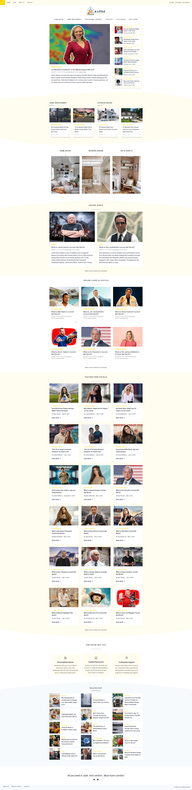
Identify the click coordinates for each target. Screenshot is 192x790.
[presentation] (63, 393)
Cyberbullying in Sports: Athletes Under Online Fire (69, 755)
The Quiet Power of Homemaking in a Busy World (100, 729)
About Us (21, 2)
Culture (127, 710)
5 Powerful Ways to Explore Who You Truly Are (101, 701)
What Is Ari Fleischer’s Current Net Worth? (95, 353)
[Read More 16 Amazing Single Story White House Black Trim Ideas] (84, 115)
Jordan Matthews (69, 72)
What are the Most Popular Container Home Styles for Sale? (133, 755)
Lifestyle (63, 695)
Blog (14, 2)
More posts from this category (96, 271)
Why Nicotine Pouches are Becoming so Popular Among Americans (69, 742)
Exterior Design (103, 124)
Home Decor (65, 151)
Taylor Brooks (68, 316)
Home (8, 2)
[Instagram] (97, 779)
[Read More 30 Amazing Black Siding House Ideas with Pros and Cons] (60, 115)
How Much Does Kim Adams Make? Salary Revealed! (131, 61)
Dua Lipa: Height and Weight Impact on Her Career (131, 29)
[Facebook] (94, 779)
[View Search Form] (2, 2)
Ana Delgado (68, 249)
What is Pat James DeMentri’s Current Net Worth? (127, 353)
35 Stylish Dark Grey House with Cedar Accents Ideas (108, 129)
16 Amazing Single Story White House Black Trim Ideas (83, 129)
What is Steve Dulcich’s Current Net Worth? (127, 313)
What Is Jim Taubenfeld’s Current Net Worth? (93, 313)
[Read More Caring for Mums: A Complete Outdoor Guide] (54, 727)
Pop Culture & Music (122, 528)
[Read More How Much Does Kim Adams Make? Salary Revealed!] (119, 61)
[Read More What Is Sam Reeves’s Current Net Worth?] (86, 754)
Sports (53, 244)
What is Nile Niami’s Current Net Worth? (62, 313)
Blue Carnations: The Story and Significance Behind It (101, 742)
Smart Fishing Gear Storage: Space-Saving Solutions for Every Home (132, 729)
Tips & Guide (133, 19)
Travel (94, 710)
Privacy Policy (16, 786)
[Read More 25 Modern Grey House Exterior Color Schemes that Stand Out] (132, 115)
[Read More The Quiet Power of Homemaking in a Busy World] (86, 727)
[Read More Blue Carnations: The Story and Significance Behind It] (86, 741)
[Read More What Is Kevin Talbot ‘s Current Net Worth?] (64, 337)
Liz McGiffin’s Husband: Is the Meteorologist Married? (72, 70)
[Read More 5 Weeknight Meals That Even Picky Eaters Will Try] (54, 714)
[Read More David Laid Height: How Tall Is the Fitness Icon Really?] (119, 50)
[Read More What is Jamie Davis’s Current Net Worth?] (72, 227)
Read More (56, 418)
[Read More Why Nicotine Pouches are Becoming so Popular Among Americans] (54, 741)
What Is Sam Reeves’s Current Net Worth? (99, 755)
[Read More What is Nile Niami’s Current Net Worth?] (64, 296)
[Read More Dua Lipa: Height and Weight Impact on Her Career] (119, 29)
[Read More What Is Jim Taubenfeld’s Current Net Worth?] (96, 296)
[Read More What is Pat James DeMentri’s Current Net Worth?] (128, 337)
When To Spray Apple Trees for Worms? (131, 742)
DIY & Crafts (121, 19)
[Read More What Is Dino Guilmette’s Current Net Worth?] (120, 227)
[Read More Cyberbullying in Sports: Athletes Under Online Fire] (54, 754)
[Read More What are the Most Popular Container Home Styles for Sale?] (117, 754)
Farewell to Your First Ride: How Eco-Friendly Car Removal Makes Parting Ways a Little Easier (133, 701)
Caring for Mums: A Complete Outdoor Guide (69, 728)
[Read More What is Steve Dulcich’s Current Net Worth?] (128, 296)
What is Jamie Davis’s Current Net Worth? (68, 247)
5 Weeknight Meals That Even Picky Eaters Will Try (69, 715)
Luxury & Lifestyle (100, 280)
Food (62, 712)
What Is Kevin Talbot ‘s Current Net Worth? (63, 353)
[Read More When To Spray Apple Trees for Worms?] (117, 741)
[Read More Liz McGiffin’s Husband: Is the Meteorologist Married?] (79, 44)
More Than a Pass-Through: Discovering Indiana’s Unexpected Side (101, 715)
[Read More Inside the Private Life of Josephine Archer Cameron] (119, 71)
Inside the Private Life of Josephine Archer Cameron (131, 71)
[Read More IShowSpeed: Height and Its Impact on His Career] (119, 40)
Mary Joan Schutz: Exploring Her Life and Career (131, 82)
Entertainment (88, 487)
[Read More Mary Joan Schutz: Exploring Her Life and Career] (119, 82)
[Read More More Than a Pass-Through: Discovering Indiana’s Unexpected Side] (86, 714)
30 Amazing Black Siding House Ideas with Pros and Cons (59, 129)
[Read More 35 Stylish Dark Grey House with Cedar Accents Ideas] (108, 115)
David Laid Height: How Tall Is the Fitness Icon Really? (132, 50)
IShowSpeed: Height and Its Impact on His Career (131, 40)
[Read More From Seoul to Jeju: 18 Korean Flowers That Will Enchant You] (117, 714)
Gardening (64, 725)
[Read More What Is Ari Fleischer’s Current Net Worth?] (96, 337)
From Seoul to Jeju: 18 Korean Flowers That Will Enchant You (132, 715)
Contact (30, 2)
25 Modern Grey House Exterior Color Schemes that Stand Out (131, 129)
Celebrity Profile (56, 66)
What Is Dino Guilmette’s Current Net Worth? (117, 247)
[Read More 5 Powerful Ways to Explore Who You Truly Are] (86, 700)
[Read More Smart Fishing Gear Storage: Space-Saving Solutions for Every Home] (117, 727)
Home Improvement (56, 124)
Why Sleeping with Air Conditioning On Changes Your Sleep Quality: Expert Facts (69, 701)
